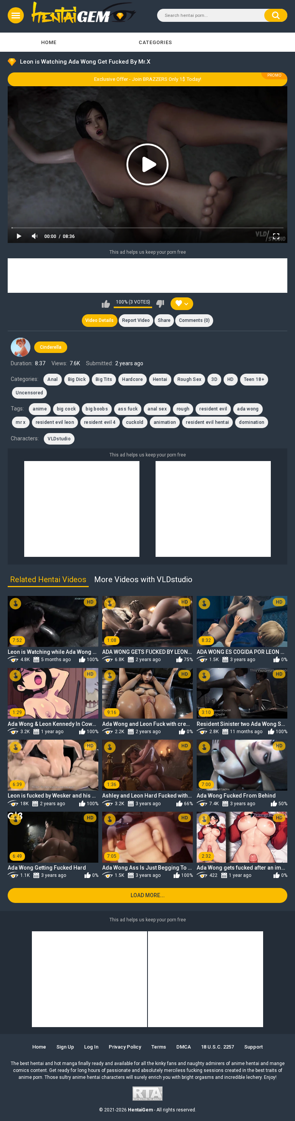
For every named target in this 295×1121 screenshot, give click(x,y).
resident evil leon (55, 422)
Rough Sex (189, 379)
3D (214, 379)
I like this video (106, 304)
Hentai (160, 379)
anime (40, 409)
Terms (158, 1047)
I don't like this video (160, 304)
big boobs (97, 409)
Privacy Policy (125, 1047)
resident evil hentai (207, 422)
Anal (52, 379)
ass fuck (128, 409)
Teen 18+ (254, 379)
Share (164, 320)
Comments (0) (194, 320)
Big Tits (104, 379)
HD (230, 379)
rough (183, 409)
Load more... (148, 895)
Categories (155, 42)
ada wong (248, 409)
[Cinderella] (20, 347)
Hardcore (132, 379)
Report (136, 320)
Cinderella (50, 347)
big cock (66, 409)
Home (48, 42)
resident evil (213, 409)
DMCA (183, 1047)
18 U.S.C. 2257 (217, 1047)
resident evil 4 (100, 422)
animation (165, 422)
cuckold (135, 422)
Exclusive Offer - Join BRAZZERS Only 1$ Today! (147, 79)
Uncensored (29, 393)
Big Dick (77, 379)
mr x (20, 422)
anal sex (157, 409)
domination (251, 422)
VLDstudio (59, 439)
